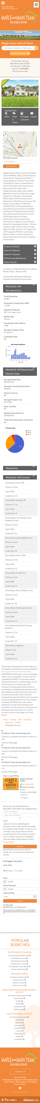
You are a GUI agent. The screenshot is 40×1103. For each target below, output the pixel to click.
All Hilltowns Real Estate (18, 1017)
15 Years (18, 871)
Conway (18, 1031)
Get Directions (11, 166)
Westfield (9, 722)
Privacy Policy (8, 842)
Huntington (18, 1039)
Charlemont (18, 1025)
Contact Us (24, 795)
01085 (17, 722)
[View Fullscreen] (5, 141)
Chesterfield (18, 1028)
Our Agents (24, 798)
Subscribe (20, 846)
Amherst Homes (18, 983)
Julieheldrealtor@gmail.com (9, 8)
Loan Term (7, 865)
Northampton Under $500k (18, 966)
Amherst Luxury (18, 980)
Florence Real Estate (18, 969)
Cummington (18, 1034)
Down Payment (9, 885)
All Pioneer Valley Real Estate (18, 995)
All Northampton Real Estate (18, 955)
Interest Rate (8, 893)
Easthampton (18, 998)
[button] (36, 48)
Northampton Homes (18, 961)
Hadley (18, 1001)
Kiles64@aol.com (31, 1079)
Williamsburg (18, 1009)
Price (5, 878)
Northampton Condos (18, 964)
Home (5, 719)
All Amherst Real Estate (18, 977)
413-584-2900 (7, 7)
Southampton (18, 1006)
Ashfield (18, 1020)
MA (19, 719)
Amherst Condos (18, 985)
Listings (13, 719)
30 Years (9, 871)
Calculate (20, 901)
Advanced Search (18, 53)
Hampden (27, 719)
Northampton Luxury (18, 958)
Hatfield (18, 1004)
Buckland (18, 1023)
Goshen (18, 1036)
